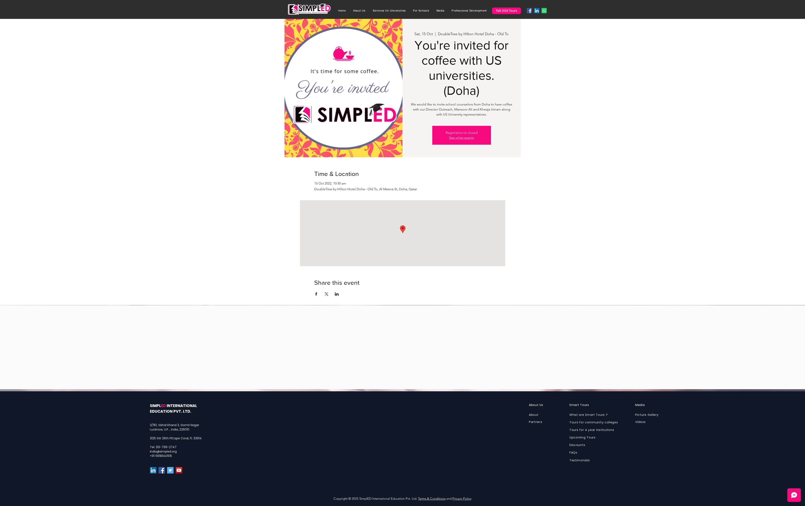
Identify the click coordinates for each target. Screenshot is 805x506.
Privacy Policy (461, 499)
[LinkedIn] (536, 10)
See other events (461, 138)
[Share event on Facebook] (316, 294)
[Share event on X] (326, 294)
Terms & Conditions (431, 499)
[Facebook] (529, 10)
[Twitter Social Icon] (170, 470)
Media (640, 405)
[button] (359, 10)
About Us (536, 405)
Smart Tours (579, 405)
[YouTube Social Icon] (179, 470)
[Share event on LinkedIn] (337, 294)
